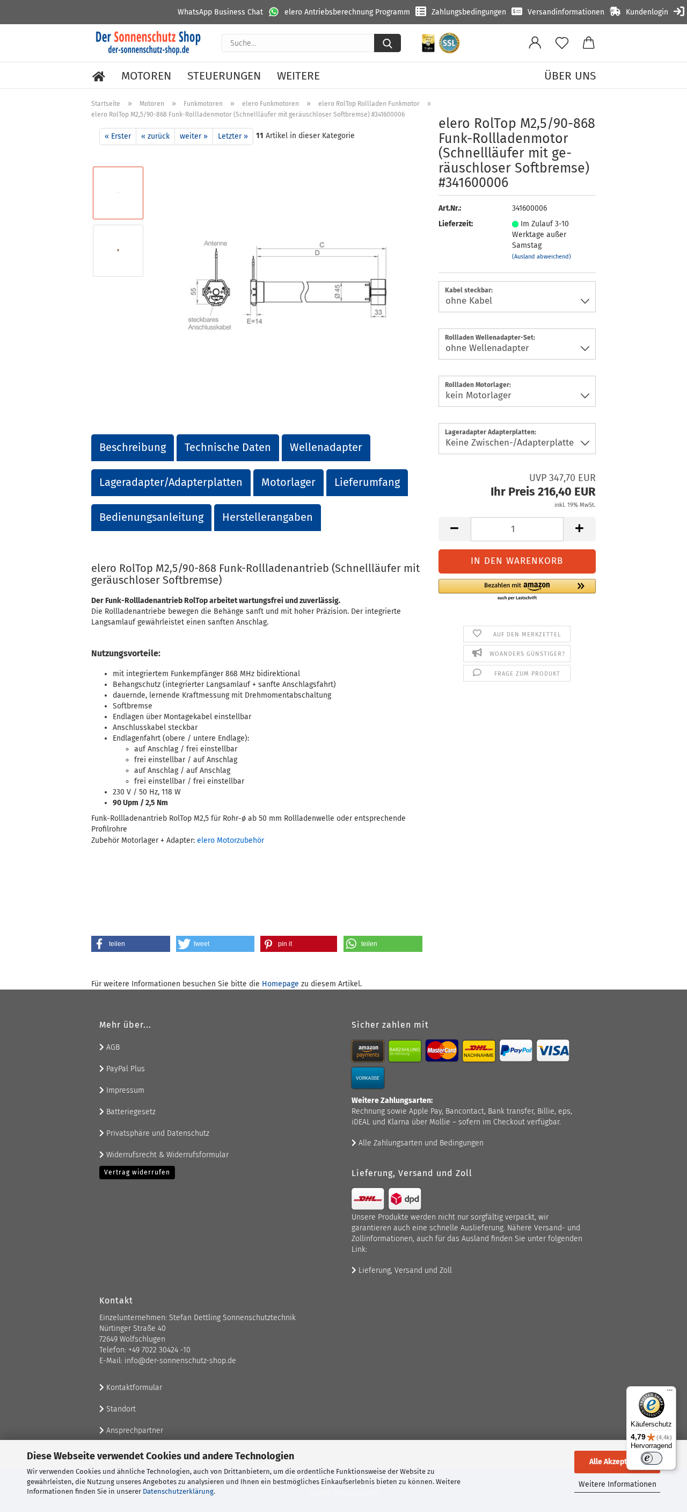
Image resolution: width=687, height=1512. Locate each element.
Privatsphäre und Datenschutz (156, 1133)
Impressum (124, 1090)
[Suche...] (387, 43)
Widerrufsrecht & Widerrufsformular (166, 1154)
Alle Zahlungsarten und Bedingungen (420, 1143)
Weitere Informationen (617, 1484)
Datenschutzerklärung (178, 1491)
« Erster (118, 136)
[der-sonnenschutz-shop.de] (148, 43)
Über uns (570, 76)
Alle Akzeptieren (617, 1461)
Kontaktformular (133, 1387)
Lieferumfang (367, 482)
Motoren (146, 76)
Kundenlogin (647, 12)
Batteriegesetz (130, 1111)
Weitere (298, 76)
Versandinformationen (566, 12)
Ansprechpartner (133, 1430)
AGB (112, 1047)
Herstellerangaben (267, 517)
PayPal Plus (124, 1068)
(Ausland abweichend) (541, 256)
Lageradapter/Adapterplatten (171, 482)
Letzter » (233, 136)
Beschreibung (132, 447)
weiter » (194, 136)
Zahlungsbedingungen (469, 12)
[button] (535, 43)
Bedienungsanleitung (151, 517)
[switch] (651, 1458)
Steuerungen (224, 76)
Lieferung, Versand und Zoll (404, 1270)
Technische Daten (228, 447)
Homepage (280, 983)
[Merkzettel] (562, 43)
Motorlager (288, 482)
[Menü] (669, 1392)
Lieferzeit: (455, 223)
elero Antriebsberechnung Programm (347, 12)
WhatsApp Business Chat (220, 12)
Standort (120, 1409)
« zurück (155, 136)
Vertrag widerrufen (137, 1172)
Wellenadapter (326, 447)
